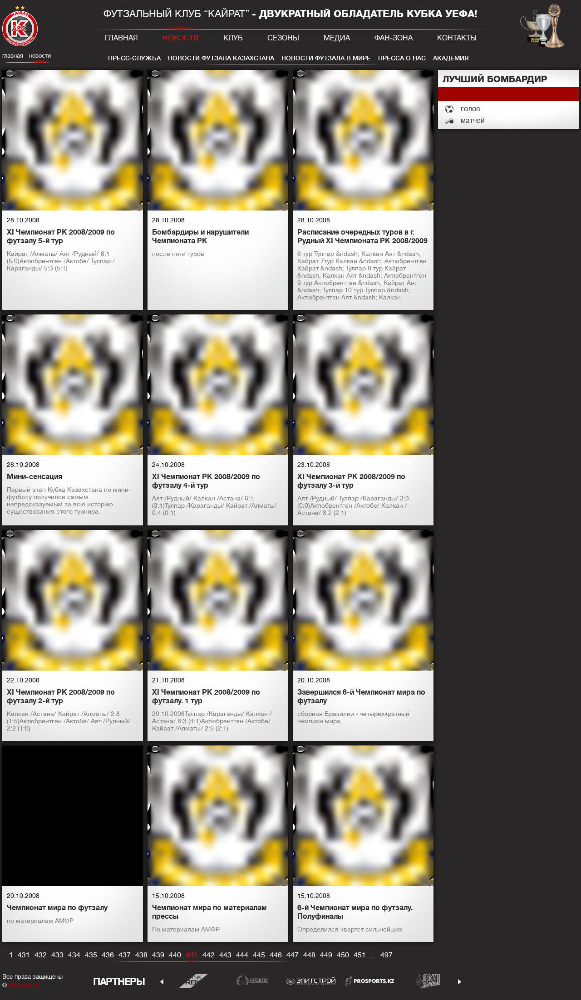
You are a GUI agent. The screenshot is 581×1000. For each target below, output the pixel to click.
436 (108, 955)
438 (141, 955)
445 (259, 955)
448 (309, 955)
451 (360, 955)
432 (40, 955)
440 (175, 955)
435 (91, 955)
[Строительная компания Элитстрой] (310, 981)
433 (57, 955)
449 (326, 955)
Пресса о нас (402, 58)
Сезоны (283, 38)
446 (276, 955)
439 (158, 955)
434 (74, 955)
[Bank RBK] (193, 981)
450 (343, 955)
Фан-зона (393, 38)
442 (208, 955)
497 (386, 955)
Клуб (233, 38)
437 (124, 955)
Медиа (337, 38)
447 (292, 955)
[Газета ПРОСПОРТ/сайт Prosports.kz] (369, 981)
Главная (121, 38)
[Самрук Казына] (252, 981)
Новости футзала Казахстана (221, 58)
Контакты (457, 38)
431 (24, 955)
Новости (180, 38)
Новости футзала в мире (326, 58)
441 (192, 955)
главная (12, 55)
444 (242, 955)
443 (225, 955)
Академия (451, 58)
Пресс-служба (134, 58)
